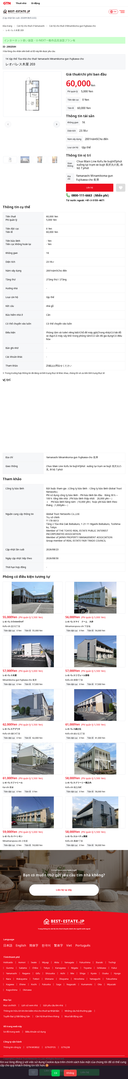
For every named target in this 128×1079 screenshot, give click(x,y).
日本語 (7, 945)
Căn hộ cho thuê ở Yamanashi (30, 26)
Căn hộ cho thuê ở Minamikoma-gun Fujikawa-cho (72, 26)
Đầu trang (7, 26)
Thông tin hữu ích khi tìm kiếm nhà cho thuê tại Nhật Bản (31, 1011)
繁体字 (58, 945)
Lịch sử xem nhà (30, 1005)
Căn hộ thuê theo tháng (47, 1016)
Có (55, 1072)
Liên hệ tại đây (64, 889)
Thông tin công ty (12, 1047)
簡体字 (33, 945)
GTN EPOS (50, 1047)
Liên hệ (89, 187)
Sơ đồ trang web (11, 1032)
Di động (35, 3)
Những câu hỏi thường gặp (78, 1011)
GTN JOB (65, 1047)
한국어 (46, 945)
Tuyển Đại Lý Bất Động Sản (16, 1016)
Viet (69, 945)
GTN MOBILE (33, 1047)
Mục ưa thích (9, 1005)
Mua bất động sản (74, 1016)
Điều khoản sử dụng (35, 1032)
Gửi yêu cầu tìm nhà (53, 1005)
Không (70, 1072)
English (21, 945)
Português (82, 945)
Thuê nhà (21, 3)
